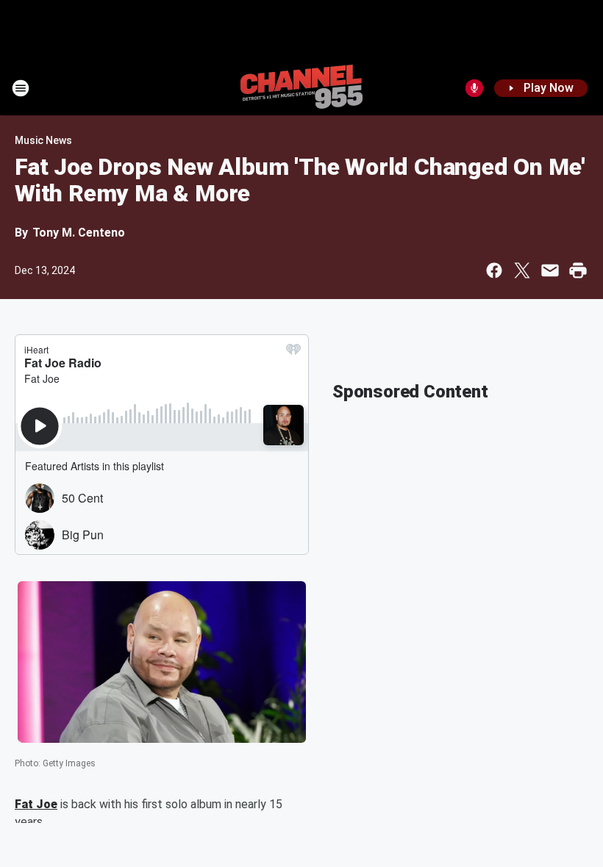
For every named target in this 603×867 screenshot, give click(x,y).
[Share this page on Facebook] (494, 270)
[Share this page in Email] (550, 270)
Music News (43, 140)
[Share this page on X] (522, 270)
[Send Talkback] (474, 88)
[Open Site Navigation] (20, 88)
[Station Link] (301, 88)
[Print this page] (578, 270)
